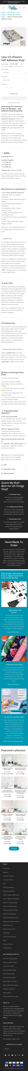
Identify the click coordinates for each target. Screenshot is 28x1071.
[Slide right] (17, 53)
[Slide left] (10, 53)
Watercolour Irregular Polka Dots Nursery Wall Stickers (20, 792)
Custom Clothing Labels (10, 906)
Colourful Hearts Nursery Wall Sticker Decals (20, 838)
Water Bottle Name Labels (10, 985)
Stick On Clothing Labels (10, 902)
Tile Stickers (6, 933)
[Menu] (3, 8)
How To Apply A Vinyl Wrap (11, 899)
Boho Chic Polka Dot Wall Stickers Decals (20, 769)
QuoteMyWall (11, 1068)
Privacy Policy (7, 948)
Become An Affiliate (9, 891)
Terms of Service (8, 944)
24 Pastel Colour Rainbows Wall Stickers (7, 791)
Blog (4, 940)
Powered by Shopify (19, 1068)
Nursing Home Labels (9, 977)
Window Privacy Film (9, 929)
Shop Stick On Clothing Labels (13, 741)
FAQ (4, 883)
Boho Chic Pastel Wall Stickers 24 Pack (7, 815)
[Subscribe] (23, 1049)
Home (3, 12)
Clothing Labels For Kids (10, 910)
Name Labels (7, 993)
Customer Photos (8, 880)
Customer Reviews (8, 876)
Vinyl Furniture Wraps (9, 936)
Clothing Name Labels (9, 970)
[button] (14, 99)
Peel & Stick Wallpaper (9, 914)
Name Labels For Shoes (10, 981)
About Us (5, 872)
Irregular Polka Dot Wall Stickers (7, 769)
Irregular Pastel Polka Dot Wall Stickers (20, 815)
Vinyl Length (4, 69)
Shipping (11, 66)
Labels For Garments (9, 989)
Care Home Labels (8, 966)
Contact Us (6, 868)
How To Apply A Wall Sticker (11, 895)
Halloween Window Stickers (11, 921)
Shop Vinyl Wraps (13, 684)
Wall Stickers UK (8, 925)
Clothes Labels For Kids (10, 962)
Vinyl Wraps (11, 12)
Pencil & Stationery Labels (10, 996)
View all (14, 848)
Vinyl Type (4, 76)
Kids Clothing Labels (9, 974)
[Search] (20, 8)
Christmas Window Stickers (11, 918)
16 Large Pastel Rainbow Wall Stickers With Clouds (7, 838)
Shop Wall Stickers (13, 632)
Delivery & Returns (8, 887)
